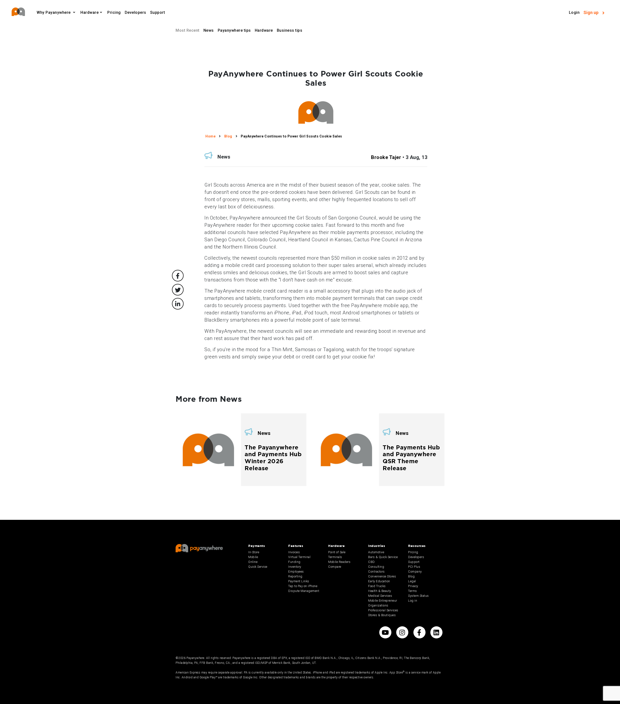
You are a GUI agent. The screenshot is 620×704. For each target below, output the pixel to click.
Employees (296, 571)
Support (157, 12)
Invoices (294, 552)
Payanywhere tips (234, 30)
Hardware (264, 30)
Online (252, 562)
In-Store (253, 552)
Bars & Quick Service (383, 557)
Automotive (376, 552)
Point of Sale (337, 552)
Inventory (294, 566)
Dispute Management (303, 591)
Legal (412, 581)
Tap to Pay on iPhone (302, 586)
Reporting (295, 576)
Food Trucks (377, 586)
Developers (135, 12)
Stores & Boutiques (382, 615)
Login (574, 12)
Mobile (253, 557)
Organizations (378, 605)
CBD (371, 562)
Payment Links (298, 581)
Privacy (413, 586)
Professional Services (383, 610)
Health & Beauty (379, 591)
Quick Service (257, 566)
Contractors (376, 571)
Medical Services (380, 596)
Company (415, 571)
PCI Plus (414, 566)
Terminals (335, 557)
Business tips (289, 30)
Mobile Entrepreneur (382, 600)
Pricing (114, 12)
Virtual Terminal (299, 557)
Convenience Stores (382, 576)
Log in (412, 600)
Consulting (376, 566)
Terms (412, 591)
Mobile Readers (339, 562)
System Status (418, 596)
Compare (334, 566)
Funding (294, 562)
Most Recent (188, 30)
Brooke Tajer (386, 157)
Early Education (379, 581)
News (208, 30)
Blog (411, 576)
